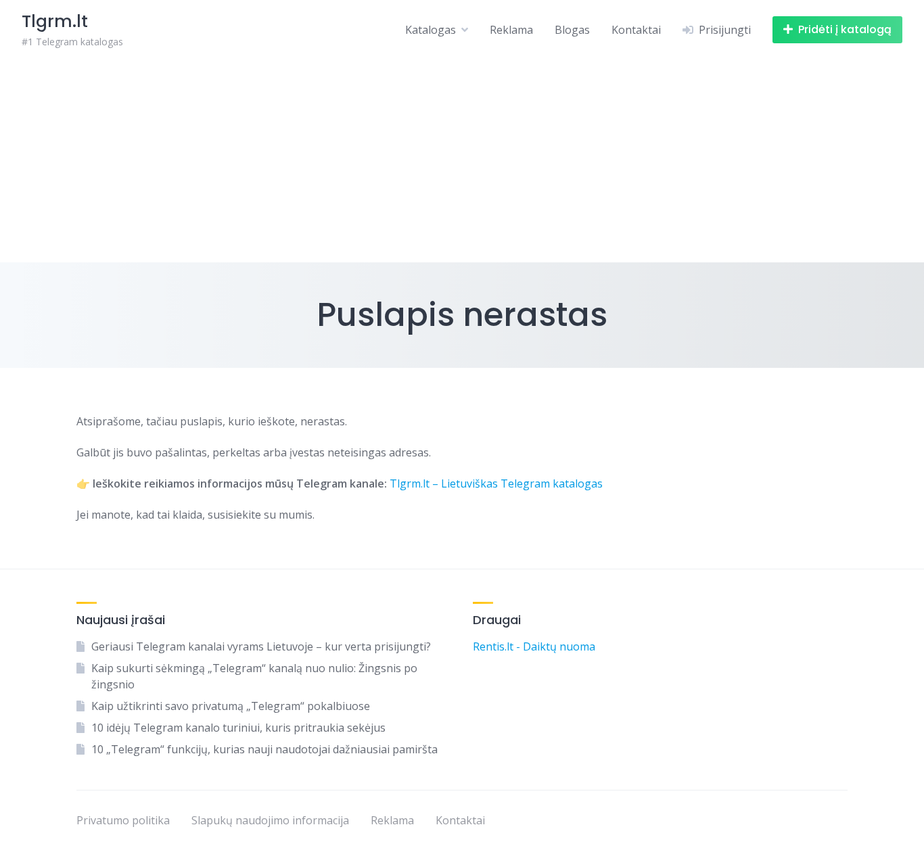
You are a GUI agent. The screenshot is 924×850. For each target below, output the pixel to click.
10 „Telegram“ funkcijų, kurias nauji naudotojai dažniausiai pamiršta (264, 749)
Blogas (572, 29)
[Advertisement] (462, 161)
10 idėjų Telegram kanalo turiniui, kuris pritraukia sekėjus (238, 727)
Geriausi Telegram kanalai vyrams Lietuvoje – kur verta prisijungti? (261, 646)
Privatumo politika (123, 820)
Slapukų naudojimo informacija (270, 820)
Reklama (511, 29)
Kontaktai (636, 29)
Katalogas (430, 29)
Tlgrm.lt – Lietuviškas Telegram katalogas (496, 483)
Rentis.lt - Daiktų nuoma (534, 646)
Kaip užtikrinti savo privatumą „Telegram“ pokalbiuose (230, 706)
